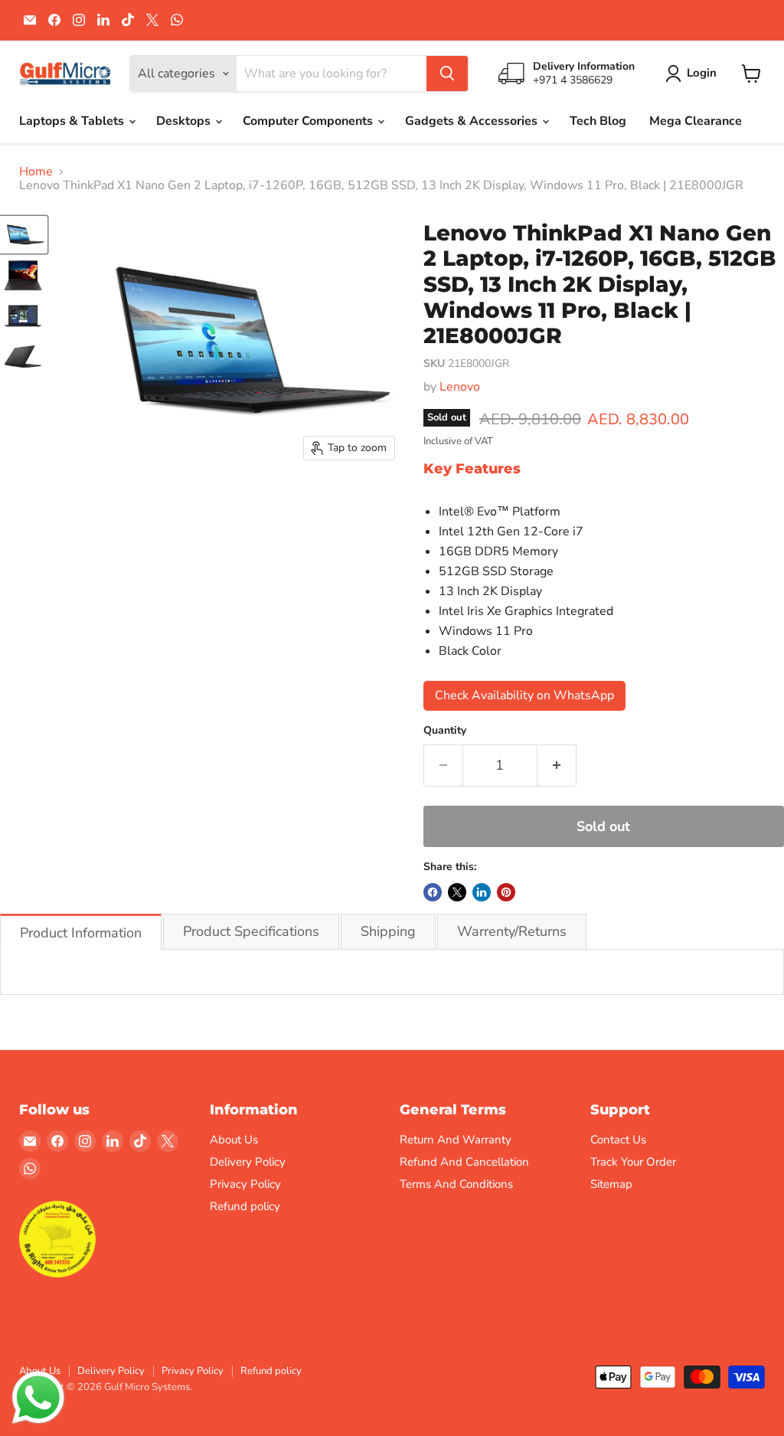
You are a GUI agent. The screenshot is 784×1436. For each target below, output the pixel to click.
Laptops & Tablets (73, 121)
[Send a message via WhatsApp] (38, 1397)
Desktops (185, 121)
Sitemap (611, 1184)
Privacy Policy (245, 1184)
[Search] (447, 73)
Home (36, 171)
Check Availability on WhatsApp (524, 695)
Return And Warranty (455, 1139)
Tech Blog (598, 121)
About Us (234, 1139)
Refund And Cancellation (464, 1161)
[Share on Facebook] (432, 892)
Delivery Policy (248, 1161)
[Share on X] (457, 892)
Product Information (81, 933)
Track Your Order (633, 1161)
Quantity (444, 731)
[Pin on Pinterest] (506, 892)
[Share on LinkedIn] (481, 892)
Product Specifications (251, 931)
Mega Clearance (695, 121)
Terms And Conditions (456, 1184)
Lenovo (459, 386)
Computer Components (309, 121)
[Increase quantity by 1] (557, 765)
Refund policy (245, 1206)
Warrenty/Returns (512, 931)
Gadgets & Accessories (473, 121)
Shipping (388, 931)
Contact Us (618, 1139)
